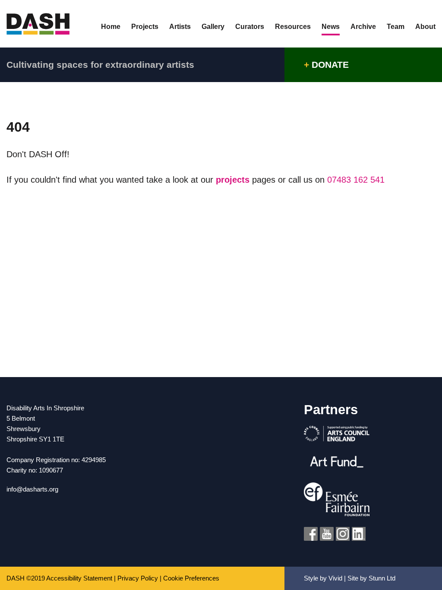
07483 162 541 (356, 179)
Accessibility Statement (79, 578)
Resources (293, 26)
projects (234, 179)
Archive (363, 26)
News (331, 26)
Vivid (335, 578)
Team (395, 26)
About (425, 26)
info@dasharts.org (32, 489)
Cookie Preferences (191, 578)
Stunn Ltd (382, 578)
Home (110, 26)
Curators (249, 26)
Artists (180, 26)
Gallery (213, 26)
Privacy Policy (137, 578)
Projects (144, 26)
